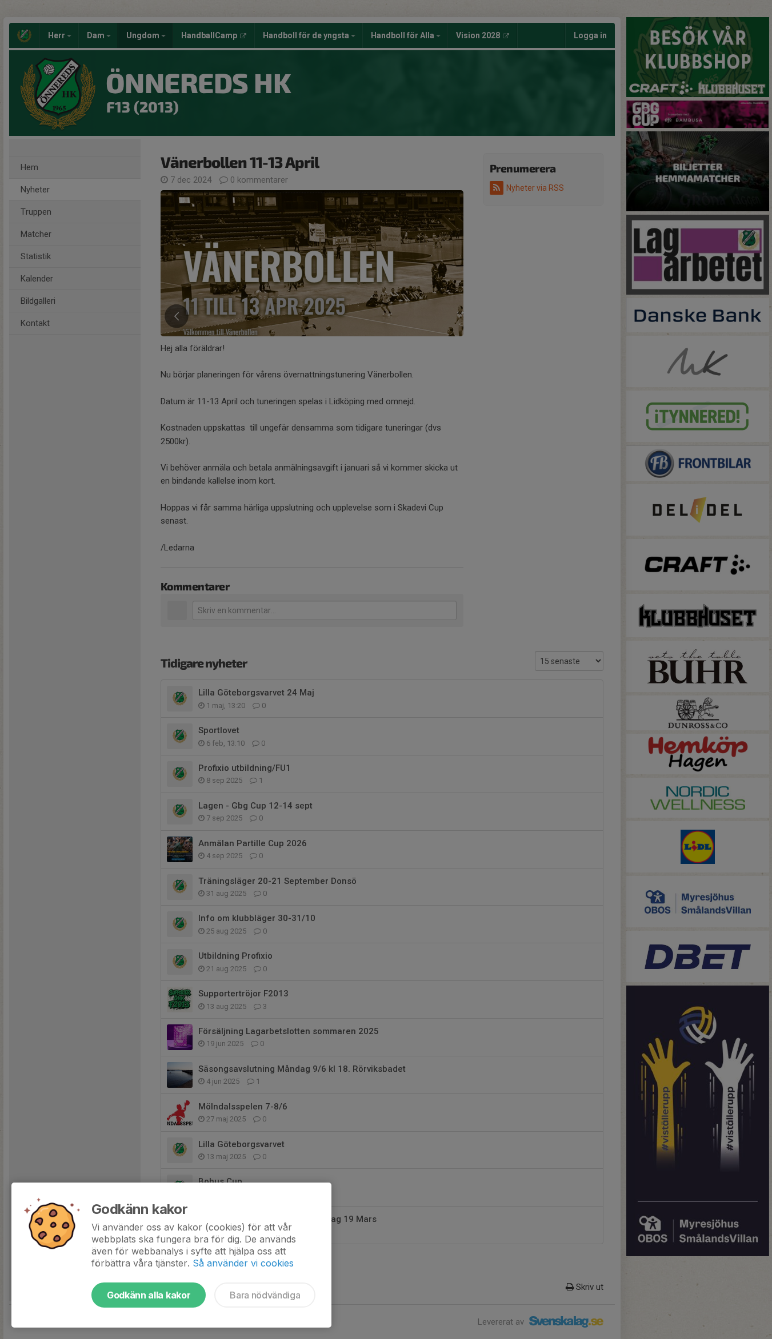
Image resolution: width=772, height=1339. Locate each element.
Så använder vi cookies (243, 1263)
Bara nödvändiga (265, 1295)
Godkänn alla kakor (148, 1295)
